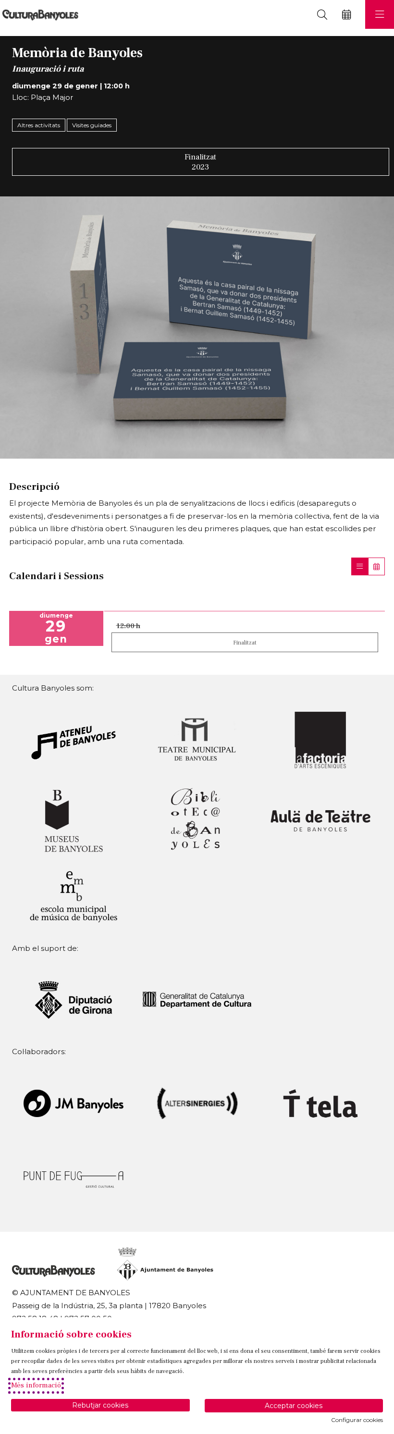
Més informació (36, 1385)
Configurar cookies (357, 1420)
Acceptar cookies (293, 1405)
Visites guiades (91, 125)
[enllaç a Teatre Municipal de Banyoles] (197, 739)
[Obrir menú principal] (379, 14)
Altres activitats (38, 125)
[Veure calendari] (376, 566)
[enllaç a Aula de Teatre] (320, 820)
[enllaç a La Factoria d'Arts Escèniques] (320, 739)
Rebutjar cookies (100, 1405)
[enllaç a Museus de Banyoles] (73, 820)
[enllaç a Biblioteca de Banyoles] (197, 820)
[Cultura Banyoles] (39, 14)
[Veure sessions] (359, 566)
